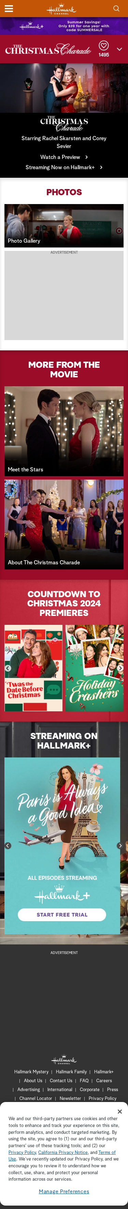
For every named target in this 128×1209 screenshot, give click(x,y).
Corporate (90, 1090)
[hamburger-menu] (9, 8)
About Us (33, 1081)
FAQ (84, 1081)
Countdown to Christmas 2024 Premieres (64, 604)
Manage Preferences (64, 1191)
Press (112, 1090)
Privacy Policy (102, 1099)
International (59, 1090)
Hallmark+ (104, 1072)
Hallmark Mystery (31, 1072)
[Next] (120, 668)
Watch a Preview (60, 157)
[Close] (120, 1111)
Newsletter (70, 1099)
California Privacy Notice (63, 1153)
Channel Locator (35, 1099)
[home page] (61, 9)
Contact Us (61, 1081)
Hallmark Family (71, 1072)
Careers (104, 1081)
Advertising (28, 1090)
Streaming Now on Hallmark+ (60, 167)
